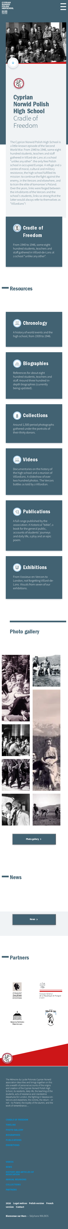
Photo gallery (32, 839)
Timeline (11, 1125)
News (32, 919)
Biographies (13, 1135)
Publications (13, 1140)
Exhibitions (12, 1145)
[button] (63, 6)
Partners (11, 1190)
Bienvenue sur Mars (16, 1216)
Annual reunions (16, 1179)
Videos (9, 1162)
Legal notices (20, 1203)
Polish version (36, 1203)
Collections (13, 1185)
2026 (8, 1203)
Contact (20, 1207)
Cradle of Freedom (17, 1120)
